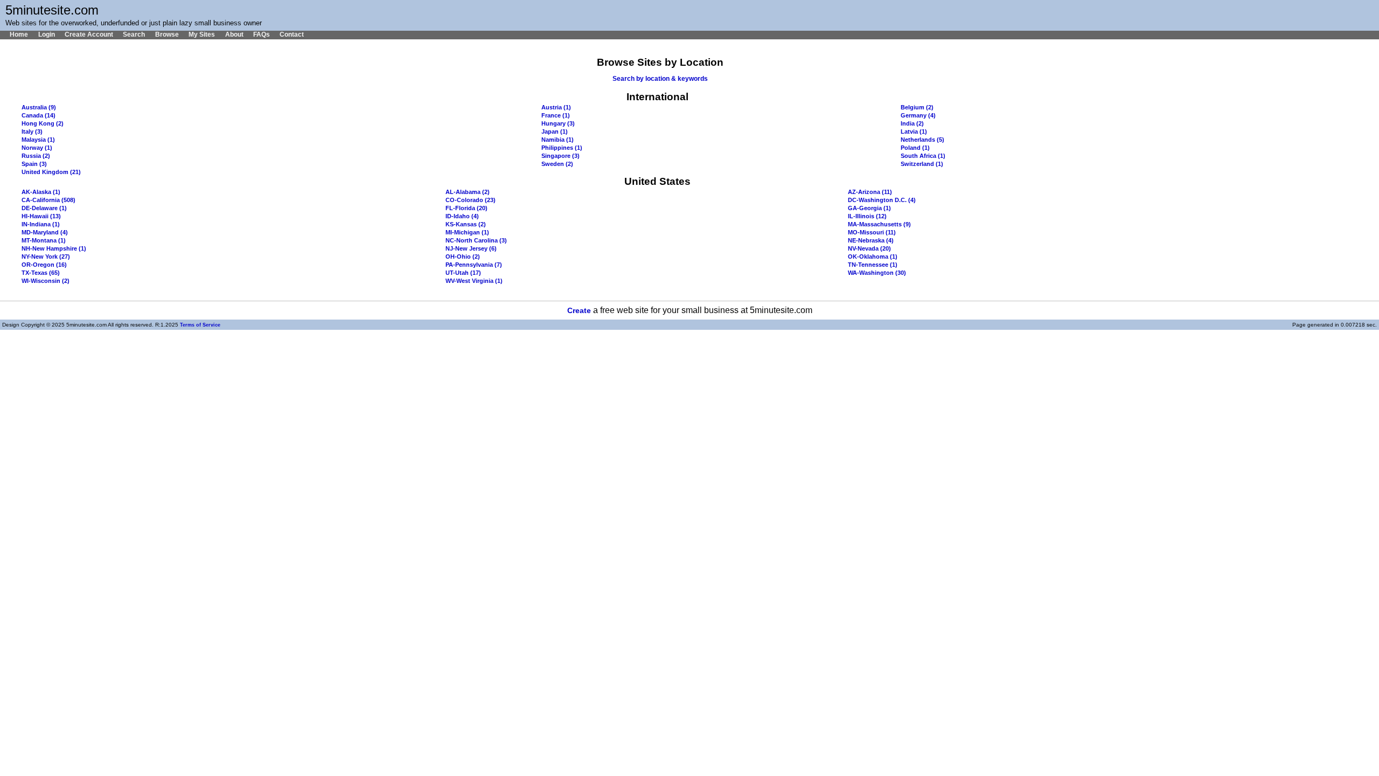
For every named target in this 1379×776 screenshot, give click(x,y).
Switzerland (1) (922, 164)
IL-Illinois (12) (867, 216)
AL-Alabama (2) (467, 192)
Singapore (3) (560, 156)
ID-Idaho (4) (462, 216)
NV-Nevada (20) (869, 248)
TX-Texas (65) (41, 272)
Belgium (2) (917, 107)
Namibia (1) (557, 139)
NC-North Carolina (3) (476, 240)
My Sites (202, 34)
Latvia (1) (914, 131)
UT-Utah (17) (463, 272)
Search (134, 34)
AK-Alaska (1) (41, 192)
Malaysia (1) (38, 139)
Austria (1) (556, 107)
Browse (166, 34)
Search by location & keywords (660, 78)
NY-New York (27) (46, 256)
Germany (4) (918, 115)
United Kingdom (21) (51, 172)
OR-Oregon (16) (44, 264)
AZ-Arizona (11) (870, 192)
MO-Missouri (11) (872, 232)
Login (46, 34)
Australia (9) (39, 107)
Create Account (89, 34)
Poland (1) (915, 147)
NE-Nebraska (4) (871, 240)
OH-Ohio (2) (462, 256)
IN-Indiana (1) (41, 224)
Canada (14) (38, 115)
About (234, 34)
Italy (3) (32, 131)
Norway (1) (37, 147)
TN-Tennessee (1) (872, 264)
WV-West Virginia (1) (474, 281)
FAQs (261, 34)
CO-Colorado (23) (470, 200)
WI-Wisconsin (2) (45, 281)
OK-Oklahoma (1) (872, 256)
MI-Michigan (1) (467, 232)
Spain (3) (34, 164)
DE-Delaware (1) (44, 208)
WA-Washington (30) (877, 272)
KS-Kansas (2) (465, 224)
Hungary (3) (558, 123)
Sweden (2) (557, 164)
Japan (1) (554, 131)
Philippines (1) (561, 147)
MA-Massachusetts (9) (879, 224)
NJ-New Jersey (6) (471, 248)
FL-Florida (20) (466, 208)
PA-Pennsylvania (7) (473, 264)
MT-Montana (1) (44, 240)
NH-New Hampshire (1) (54, 248)
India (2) (912, 123)
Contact (292, 34)
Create (579, 311)
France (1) (555, 115)
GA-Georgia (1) (869, 208)
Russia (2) (36, 156)
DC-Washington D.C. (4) (882, 200)
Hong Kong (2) (43, 123)
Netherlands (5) (922, 139)
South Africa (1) (923, 156)
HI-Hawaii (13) (41, 216)
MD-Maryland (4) (45, 232)
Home (19, 34)
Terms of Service (200, 325)
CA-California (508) (48, 200)
